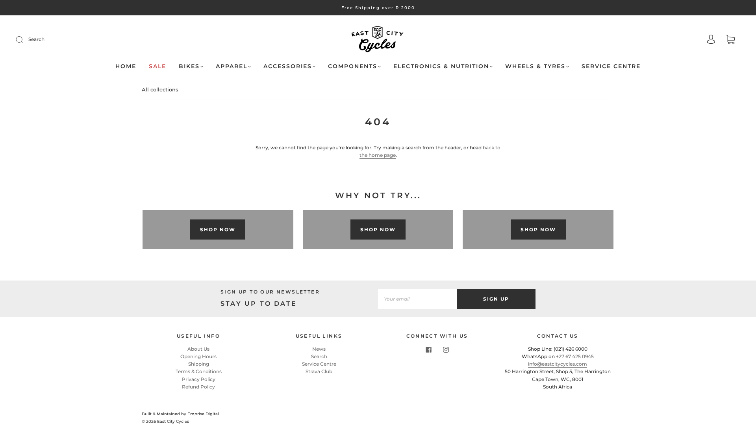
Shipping (198, 364)
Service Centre (611, 66)
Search (36, 39)
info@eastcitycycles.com (557, 364)
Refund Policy (198, 387)
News (319, 349)
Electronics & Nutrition (441, 66)
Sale (157, 66)
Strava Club (319, 371)
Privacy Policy (198, 379)
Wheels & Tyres (535, 66)
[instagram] (445, 350)
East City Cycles (173, 421)
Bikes (189, 66)
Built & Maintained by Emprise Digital (180, 413)
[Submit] (24, 39)
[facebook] (428, 350)
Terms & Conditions (199, 371)
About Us (198, 349)
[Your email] (417, 299)
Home (125, 66)
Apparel (231, 66)
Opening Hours (198, 356)
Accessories (287, 66)
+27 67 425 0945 (575, 356)
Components (352, 66)
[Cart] (730, 40)
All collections (160, 89)
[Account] (711, 40)
